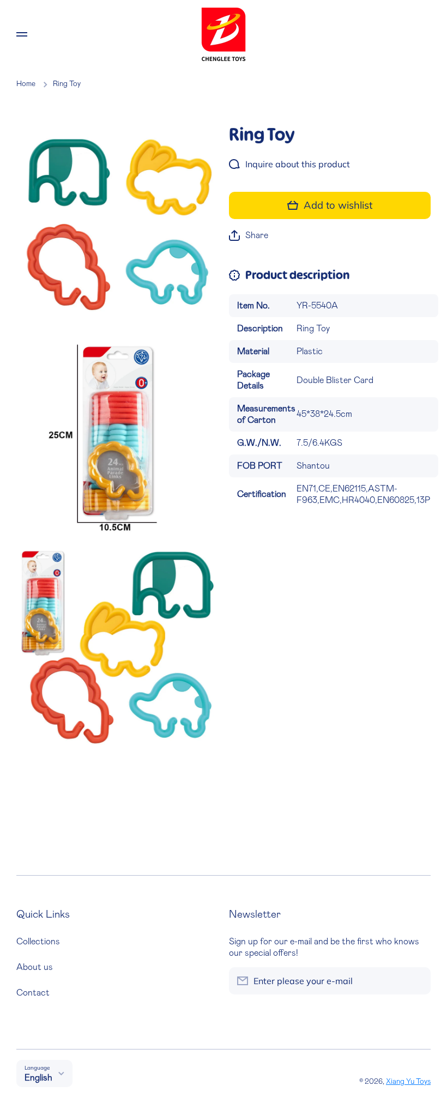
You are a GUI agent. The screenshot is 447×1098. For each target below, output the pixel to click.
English (38, 1077)
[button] (248, 235)
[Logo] (223, 34)
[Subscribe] (417, 980)
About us (34, 967)
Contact (33, 992)
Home (25, 84)
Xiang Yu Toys (408, 1081)
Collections (38, 941)
